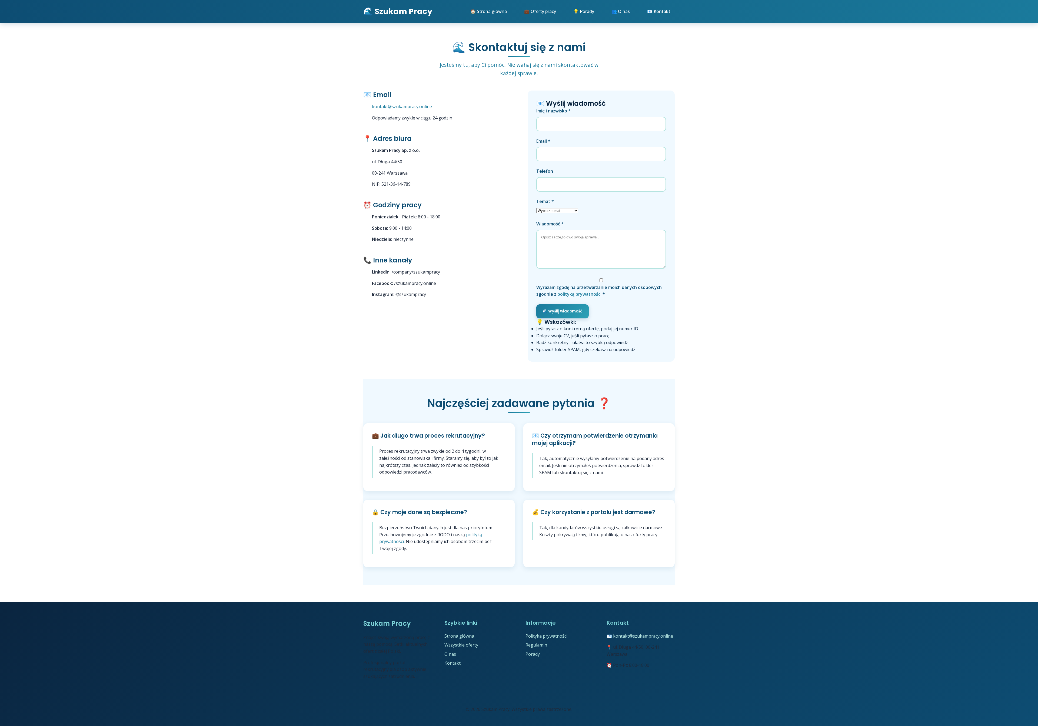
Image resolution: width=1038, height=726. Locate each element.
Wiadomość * (550, 224)
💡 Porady (583, 11)
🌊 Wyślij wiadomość (562, 311)
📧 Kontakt (658, 11)
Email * (543, 141)
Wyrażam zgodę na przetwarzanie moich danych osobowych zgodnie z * (599, 290)
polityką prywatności (579, 294)
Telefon (544, 171)
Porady (532, 654)
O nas (450, 654)
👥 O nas (620, 11)
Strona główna (459, 636)
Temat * (545, 201)
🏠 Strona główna (488, 11)
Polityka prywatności (546, 636)
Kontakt (452, 663)
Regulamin (536, 645)
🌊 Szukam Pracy (397, 11)
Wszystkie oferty (461, 645)
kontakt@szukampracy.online (402, 106)
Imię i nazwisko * (553, 111)
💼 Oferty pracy (540, 11)
